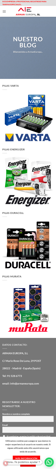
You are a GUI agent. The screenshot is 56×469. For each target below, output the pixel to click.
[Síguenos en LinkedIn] (27, 391)
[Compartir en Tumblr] (39, 59)
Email (5, 425)
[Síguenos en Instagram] (10, 391)
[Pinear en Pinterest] (32, 59)
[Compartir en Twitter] (24, 59)
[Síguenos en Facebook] (5, 391)
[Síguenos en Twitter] (16, 391)
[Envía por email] (28, 59)
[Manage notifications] (5, 463)
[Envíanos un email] (22, 391)
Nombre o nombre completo (16, 414)
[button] (4, 11)
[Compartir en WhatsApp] (16, 59)
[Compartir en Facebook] (20, 59)
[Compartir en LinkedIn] (35, 59)
